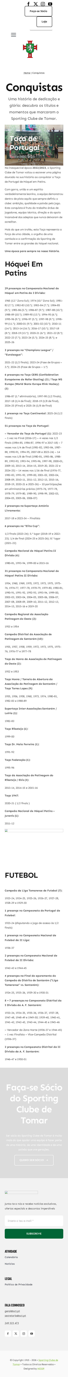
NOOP (40, 1368)
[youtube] (50, 4)
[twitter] (36, 4)
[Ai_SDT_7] (21, 1192)
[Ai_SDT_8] (30, 39)
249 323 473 (12, 1323)
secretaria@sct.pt (15, 1315)
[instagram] (43, 4)
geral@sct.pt (12, 1311)
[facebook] (28, 4)
